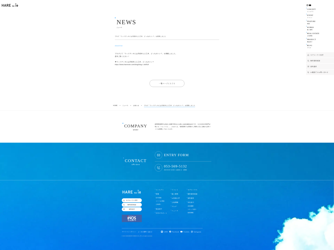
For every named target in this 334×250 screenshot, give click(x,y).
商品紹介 (159, 209)
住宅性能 (159, 198)
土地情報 (175, 202)
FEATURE (311, 22)
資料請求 (191, 198)
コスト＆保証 (160, 201)
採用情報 (190, 213)
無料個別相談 (192, 194)
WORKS (310, 28)
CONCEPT (311, 10)
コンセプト (160, 190)
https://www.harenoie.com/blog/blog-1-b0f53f (132, 64)
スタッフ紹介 (192, 209)
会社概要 (190, 206)
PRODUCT (311, 40)
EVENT (310, 16)
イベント (175, 190)
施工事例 (175, 194)
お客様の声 (176, 198)
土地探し (159, 204)
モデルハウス (192, 190)
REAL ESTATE (313, 34)
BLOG (309, 46)
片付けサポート (161, 213)
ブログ (174, 206)
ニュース (175, 210)
